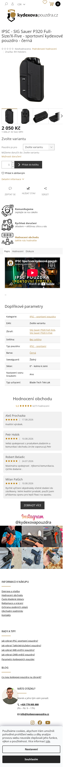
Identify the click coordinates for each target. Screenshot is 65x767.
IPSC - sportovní (38, 346)
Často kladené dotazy (13, 599)
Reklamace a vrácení (12, 603)
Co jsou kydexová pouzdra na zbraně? (21, 677)
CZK (20, 4)
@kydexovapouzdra (33, 522)
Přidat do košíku (30, 164)
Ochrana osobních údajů (15, 607)
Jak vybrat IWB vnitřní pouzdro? (18, 650)
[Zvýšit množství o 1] (12, 163)
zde (48, 741)
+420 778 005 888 (29, 704)
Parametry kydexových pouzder (18, 659)
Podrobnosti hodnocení (44, 48)
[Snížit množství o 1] (12, 166)
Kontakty (6, 615)
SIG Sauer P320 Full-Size (42, 329)
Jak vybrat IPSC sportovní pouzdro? (20, 640)
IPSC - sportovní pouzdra (43, 316)
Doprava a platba (11, 591)
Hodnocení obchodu (32, 398)
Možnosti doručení (11, 156)
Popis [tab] (7, 251)
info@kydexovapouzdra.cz (34, 714)
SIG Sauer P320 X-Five (41, 332)
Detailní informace (11, 179)
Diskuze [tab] (30, 251)
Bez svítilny (35, 339)
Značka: (15, 51)
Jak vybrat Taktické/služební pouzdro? (21, 645)
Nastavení (31, 749)
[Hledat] (6, 4)
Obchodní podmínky (12, 611)
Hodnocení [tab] (18, 251)
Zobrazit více (32, 505)
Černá (33, 352)
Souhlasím (31, 759)
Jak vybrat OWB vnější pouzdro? (18, 654)
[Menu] (58, 4)
